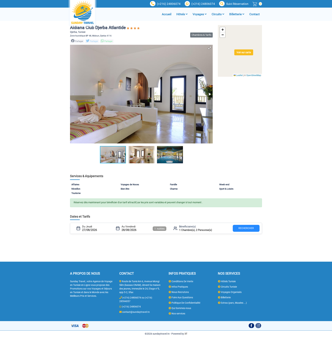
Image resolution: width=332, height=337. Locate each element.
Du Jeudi (87, 226)
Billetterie (235, 14)
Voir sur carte (244, 52)
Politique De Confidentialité (185, 302)
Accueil (166, 14)
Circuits (217, 14)
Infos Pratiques (179, 286)
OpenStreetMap (253, 75)
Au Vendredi (129, 226)
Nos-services (178, 313)
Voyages (199, 14)
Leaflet (239, 75)
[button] (209, 48)
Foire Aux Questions (182, 297)
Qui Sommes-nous (181, 308)
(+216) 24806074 (169, 4)
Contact (254, 14)
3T (186, 333)
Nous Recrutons (180, 292)
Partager (93, 41)
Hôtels (181, 14)
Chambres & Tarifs (201, 35)
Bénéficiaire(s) (187, 226)
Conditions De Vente (182, 281)
